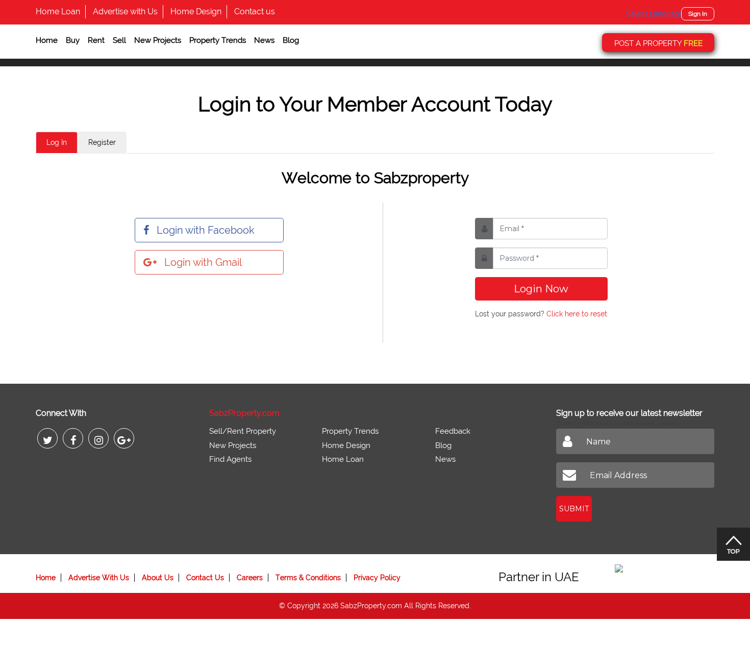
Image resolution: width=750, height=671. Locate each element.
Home (47, 40)
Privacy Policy (377, 578)
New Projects (157, 40)
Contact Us (205, 578)
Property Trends (217, 40)
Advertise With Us (98, 578)
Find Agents (230, 459)
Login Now (541, 289)
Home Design (195, 11)
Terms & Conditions (308, 578)
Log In (56, 142)
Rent (96, 40)
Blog (291, 40)
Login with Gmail (203, 262)
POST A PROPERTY (658, 43)
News (264, 40)
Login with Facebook (206, 230)
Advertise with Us (125, 11)
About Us (157, 578)
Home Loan (58, 11)
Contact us (254, 11)
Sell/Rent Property (242, 431)
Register (102, 142)
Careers (250, 578)
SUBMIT (574, 508)
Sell (119, 40)
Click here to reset (576, 314)
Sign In (697, 13)
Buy (73, 40)
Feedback (452, 431)
